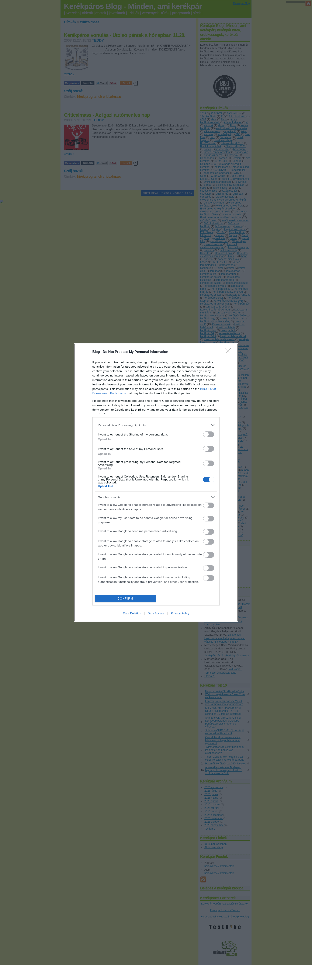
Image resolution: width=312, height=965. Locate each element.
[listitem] (156, 425)
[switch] (208, 434)
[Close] (229, 352)
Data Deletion (132, 613)
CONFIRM (125, 598)
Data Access (156, 613)
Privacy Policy (180, 613)
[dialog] (156, 482)
